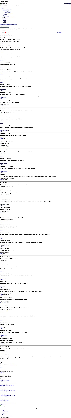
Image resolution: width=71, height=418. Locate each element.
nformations (5, 245)
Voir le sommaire (12, 363)
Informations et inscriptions (3, 171)
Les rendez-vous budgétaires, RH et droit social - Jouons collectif (7, 395)
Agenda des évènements (4, 24)
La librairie (69, 3)
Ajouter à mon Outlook (59, 32)
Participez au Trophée (5, 10)
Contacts (3, 410)
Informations (1, 42)
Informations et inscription (3, 105)
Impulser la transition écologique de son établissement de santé (7, 390)
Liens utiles (3, 414)
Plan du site (2, 4)
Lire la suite (1, 60)
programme (5, 130)
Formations (3, 15)
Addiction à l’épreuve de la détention (4, 400)
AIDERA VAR (2, 372)
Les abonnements (66, 3)
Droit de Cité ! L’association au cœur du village (12, 24)
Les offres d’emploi (5, 13)
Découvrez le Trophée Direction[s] (7, 9)
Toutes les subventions (4, 20)
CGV (2, 412)
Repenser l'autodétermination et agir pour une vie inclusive (7, 385)
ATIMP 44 (1, 367)
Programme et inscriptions (3, 89)
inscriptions (5, 163)
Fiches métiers (5, 14)
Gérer (2, 7)
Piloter (2, 8)
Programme (1, 113)
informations (5, 302)
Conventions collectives (4, 22)
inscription (5, 97)
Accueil (1, 24)
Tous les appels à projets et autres (5, 18)
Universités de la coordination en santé (4, 380)
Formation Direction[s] (6, 16)
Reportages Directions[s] (8, 12)
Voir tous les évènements (3, 404)
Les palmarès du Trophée (8, 11)
